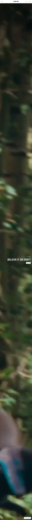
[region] (16, 260)
